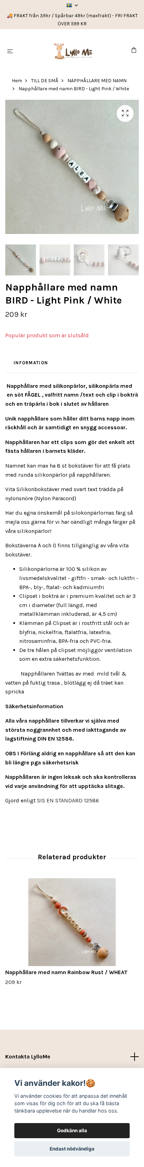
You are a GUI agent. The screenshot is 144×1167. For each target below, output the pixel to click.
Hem (17, 81)
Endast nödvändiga (72, 1149)
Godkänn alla (72, 1130)
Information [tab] (31, 362)
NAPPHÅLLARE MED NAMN (97, 81)
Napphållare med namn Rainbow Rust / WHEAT (66, 972)
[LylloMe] (74, 51)
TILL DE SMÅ (44, 81)
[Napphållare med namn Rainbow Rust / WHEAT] (72, 922)
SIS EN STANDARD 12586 (68, 800)
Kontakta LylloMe (27, 1056)
